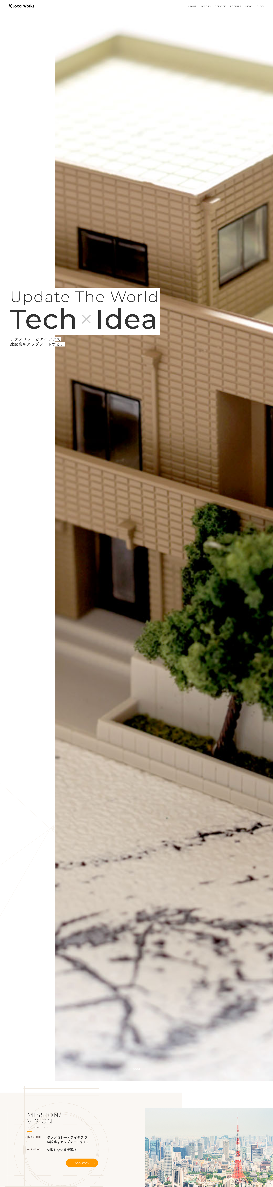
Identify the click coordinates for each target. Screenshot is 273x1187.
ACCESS (206, 6)
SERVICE (220, 6)
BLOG (260, 6)
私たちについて (82, 1163)
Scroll (136, 1069)
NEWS (249, 6)
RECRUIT (235, 6)
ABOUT (192, 6)
